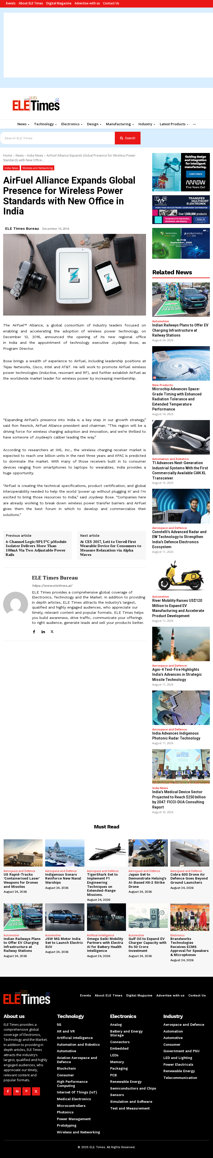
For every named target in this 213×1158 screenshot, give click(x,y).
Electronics (177, 935)
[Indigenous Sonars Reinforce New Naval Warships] (64, 853)
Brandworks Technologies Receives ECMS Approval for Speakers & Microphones (189, 947)
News (20, 155)
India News (35, 155)
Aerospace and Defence (169, 528)
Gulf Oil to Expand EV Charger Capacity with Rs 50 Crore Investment (148, 945)
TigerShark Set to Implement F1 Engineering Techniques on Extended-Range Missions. (102, 885)
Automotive (160, 321)
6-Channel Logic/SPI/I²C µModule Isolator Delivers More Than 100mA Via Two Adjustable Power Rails (36, 548)
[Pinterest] (26, 1091)
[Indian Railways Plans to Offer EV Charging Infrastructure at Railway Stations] (181, 299)
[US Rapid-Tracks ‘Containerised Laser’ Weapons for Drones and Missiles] (23, 853)
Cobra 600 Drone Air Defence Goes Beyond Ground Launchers (189, 878)
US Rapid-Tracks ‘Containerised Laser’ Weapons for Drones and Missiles (22, 881)
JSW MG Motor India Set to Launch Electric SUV (64, 943)
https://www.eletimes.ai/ (52, 586)
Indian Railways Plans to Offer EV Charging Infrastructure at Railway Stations (180, 330)
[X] (52, 631)
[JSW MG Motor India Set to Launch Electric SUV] (64, 917)
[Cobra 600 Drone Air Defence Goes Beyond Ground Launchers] (189, 853)
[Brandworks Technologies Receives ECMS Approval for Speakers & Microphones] (189, 917)
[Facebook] (34, 631)
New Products (162, 385)
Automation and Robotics (170, 459)
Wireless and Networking (38, 168)
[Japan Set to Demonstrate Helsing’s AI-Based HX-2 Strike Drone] (148, 853)
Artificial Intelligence (100, 935)
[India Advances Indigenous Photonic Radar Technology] (181, 707)
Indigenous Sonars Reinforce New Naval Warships (63, 878)
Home (7, 155)
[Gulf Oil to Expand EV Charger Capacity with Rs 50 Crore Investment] (148, 917)
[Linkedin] (43, 631)
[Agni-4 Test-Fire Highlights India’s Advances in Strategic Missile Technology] (181, 644)
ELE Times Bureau (22, 228)
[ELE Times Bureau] (15, 604)
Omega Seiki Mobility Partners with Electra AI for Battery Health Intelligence (105, 945)
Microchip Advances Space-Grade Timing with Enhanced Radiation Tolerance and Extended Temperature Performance (177, 399)
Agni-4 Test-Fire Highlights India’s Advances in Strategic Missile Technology (177, 674)
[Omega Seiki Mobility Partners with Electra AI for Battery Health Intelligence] (106, 917)
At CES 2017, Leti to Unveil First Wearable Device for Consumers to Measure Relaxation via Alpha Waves (110, 548)
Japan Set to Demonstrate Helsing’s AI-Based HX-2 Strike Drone (147, 881)
